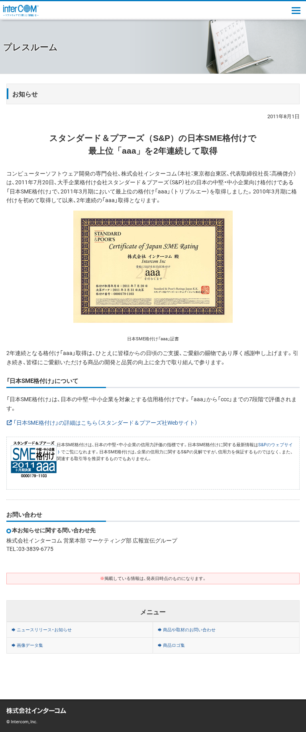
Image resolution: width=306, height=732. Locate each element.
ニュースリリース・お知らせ (44, 629)
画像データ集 (30, 645)
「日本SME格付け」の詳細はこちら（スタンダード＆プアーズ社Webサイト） (105, 422)
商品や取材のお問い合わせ (189, 629)
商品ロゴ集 (174, 645)
